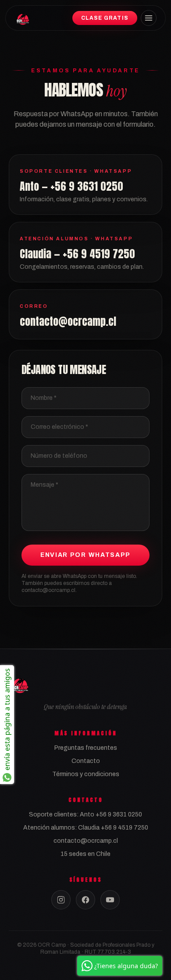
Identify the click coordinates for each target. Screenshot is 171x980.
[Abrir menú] (149, 18)
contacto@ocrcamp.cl (85, 840)
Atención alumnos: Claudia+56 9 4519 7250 (85, 827)
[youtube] (110, 899)
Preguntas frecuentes (85, 748)
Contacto (85, 761)
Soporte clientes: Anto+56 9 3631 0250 (85, 814)
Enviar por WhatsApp (85, 555)
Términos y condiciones (85, 774)
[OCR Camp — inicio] (22, 18)
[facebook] (85, 899)
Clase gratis (104, 18)
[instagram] (61, 899)
